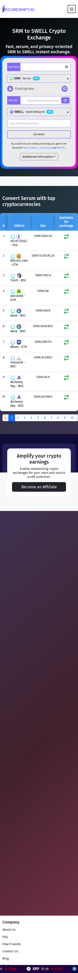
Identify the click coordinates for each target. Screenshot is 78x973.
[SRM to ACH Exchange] (66, 379)
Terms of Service (30, 148)
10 (72, 418)
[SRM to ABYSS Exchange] (66, 343)
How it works (11, 944)
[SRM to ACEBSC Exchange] (66, 359)
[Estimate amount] (65, 100)
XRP (30, 968)
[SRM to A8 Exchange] (66, 292)
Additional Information (37, 156)
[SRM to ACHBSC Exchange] (66, 398)
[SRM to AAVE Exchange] (66, 312)
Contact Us (10, 951)
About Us (8, 930)
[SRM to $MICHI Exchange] (66, 237)
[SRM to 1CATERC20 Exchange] (66, 257)
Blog (5, 958)
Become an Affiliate (39, 486)
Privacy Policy (45, 148)
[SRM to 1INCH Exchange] (66, 277)
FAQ (5, 937)
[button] (20, 89)
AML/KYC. (61, 148)
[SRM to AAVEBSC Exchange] (66, 328)
